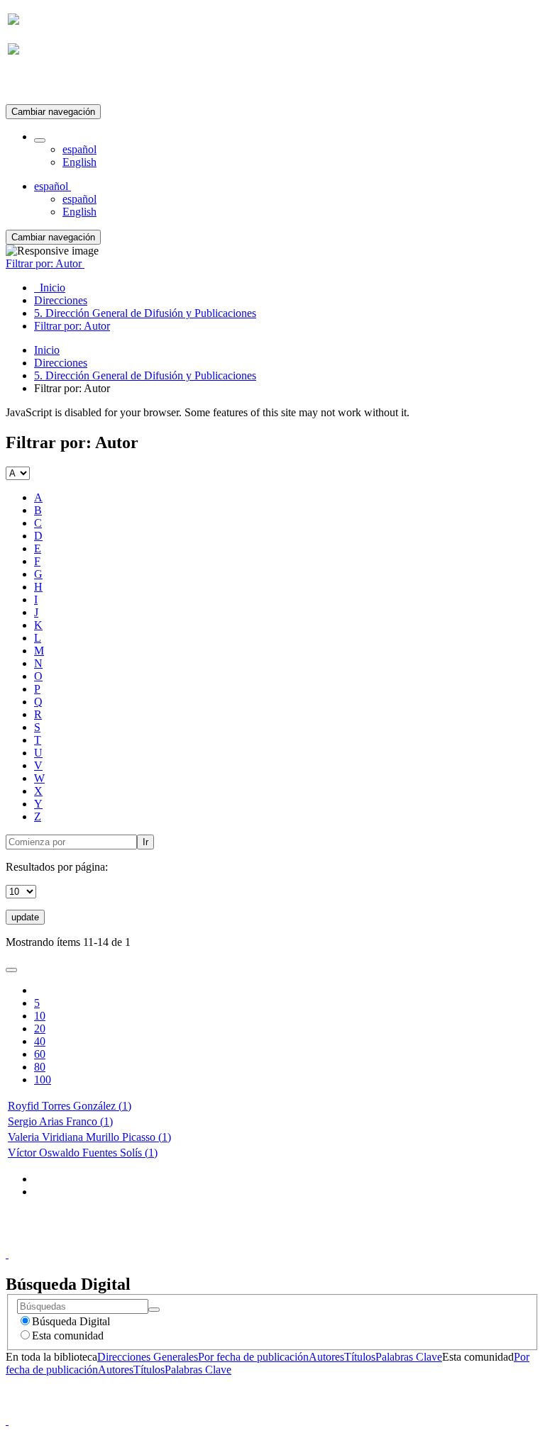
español (79, 149)
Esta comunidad (68, 1335)
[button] (39, 140)
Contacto (241, 1241)
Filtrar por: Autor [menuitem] (72, 326)
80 (39, 1067)
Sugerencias (297, 1241)
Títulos (359, 1357)
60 (39, 1054)
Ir (145, 842)
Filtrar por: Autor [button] (45, 263)
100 (42, 1080)
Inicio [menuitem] (49, 287)
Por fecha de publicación (253, 1357)
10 (39, 1016)
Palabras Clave (408, 1357)
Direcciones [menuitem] (60, 300)
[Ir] (154, 1309)
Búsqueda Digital (71, 1321)
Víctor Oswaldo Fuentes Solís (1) (83, 1153)
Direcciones (60, 363)
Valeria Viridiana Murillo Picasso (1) (89, 1137)
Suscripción (34, 84)
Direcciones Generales (147, 1357)
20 (39, 1028)
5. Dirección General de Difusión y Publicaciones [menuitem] (145, 313)
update (25, 917)
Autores (326, 1357)
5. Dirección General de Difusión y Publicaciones (145, 375)
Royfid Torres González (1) (69, 1106)
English (79, 162)
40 (39, 1041)
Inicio (47, 350)
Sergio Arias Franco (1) (60, 1121)
